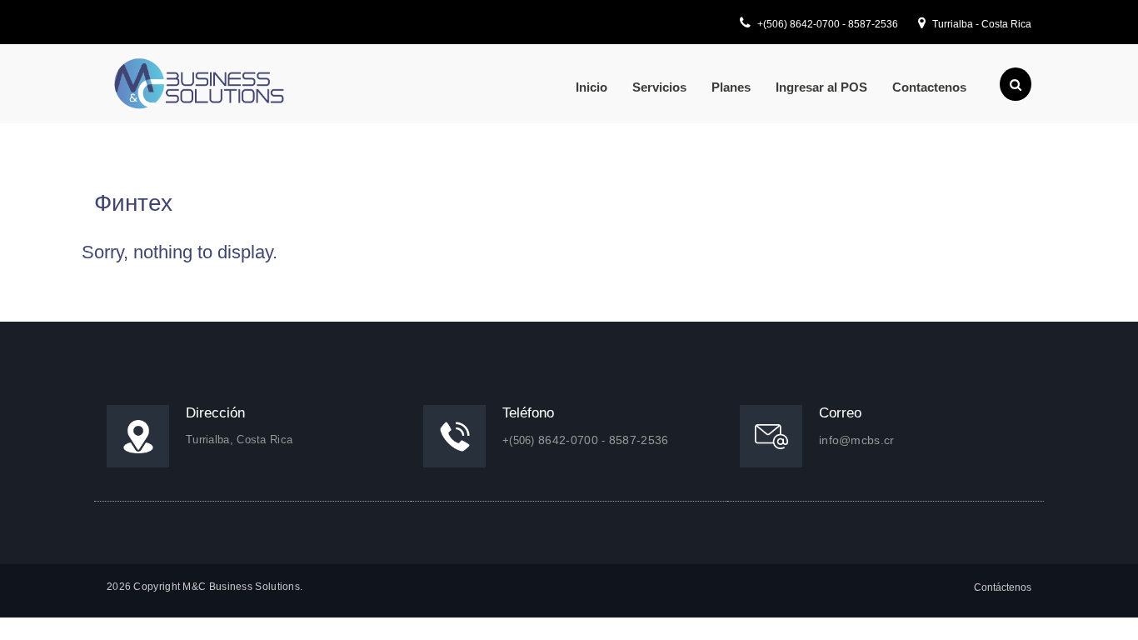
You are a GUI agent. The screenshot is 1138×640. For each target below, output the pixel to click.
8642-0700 (816, 24)
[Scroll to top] (1103, 605)
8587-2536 (873, 24)
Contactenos (929, 87)
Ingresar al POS (821, 87)
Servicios (659, 87)
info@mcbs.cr (857, 440)
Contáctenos (1002, 587)
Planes (731, 87)
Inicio (591, 87)
